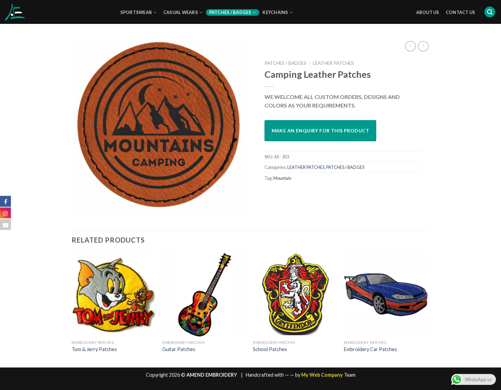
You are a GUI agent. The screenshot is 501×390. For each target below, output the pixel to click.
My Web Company (322, 375)
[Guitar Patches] (204, 294)
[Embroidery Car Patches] (386, 294)
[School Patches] (295, 294)
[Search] (489, 12)
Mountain (282, 178)
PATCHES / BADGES (285, 63)
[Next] (427, 309)
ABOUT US (427, 12)
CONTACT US (460, 12)
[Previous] (72, 309)
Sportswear (136, 12)
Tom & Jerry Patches (94, 349)
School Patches (270, 349)
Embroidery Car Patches (370, 349)
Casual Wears (180, 12)
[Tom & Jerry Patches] (114, 294)
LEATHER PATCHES (333, 63)
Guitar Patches (178, 349)
